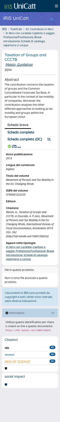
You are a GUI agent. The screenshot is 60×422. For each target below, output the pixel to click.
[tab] (49, 139)
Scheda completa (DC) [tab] (25, 139)
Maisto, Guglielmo (18, 64)
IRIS (4, 29)
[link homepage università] (20, 6)
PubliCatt (16, 29)
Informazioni (16, 312)
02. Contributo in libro (39, 29)
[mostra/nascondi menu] (56, 6)
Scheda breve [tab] (17, 125)
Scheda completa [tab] (21, 132)
